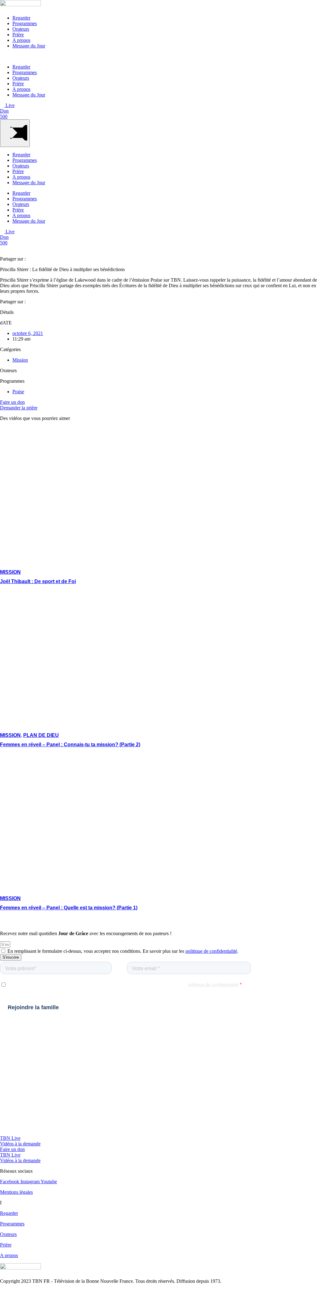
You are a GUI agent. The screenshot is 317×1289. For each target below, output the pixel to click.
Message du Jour (28, 45)
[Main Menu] (15, 133)
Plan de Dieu (41, 735)
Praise (18, 391)
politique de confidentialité (211, 951)
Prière (18, 34)
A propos (21, 40)
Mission (20, 360)
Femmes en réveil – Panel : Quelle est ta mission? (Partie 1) (68, 907)
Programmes (24, 23)
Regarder (21, 17)
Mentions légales (16, 1192)
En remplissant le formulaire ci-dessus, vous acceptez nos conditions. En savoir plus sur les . (122, 951)
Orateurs (20, 29)
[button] (158, 56)
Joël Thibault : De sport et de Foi (38, 581)
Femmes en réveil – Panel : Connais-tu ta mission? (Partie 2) (70, 744)
